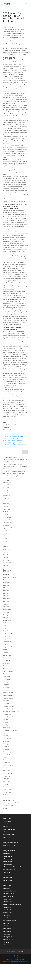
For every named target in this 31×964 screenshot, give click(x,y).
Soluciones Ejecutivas (18, 959)
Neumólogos (8, 902)
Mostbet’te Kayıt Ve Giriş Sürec (11, 476)
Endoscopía (6, 663)
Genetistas (7, 872)
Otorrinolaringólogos (10, 920)
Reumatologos (8, 939)
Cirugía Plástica (7, 641)
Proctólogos (6, 781)
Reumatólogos (7, 792)
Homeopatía (6, 682)
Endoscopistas (8, 864)
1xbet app (6, 588)
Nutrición (5, 733)
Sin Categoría (7, 795)
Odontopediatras (9, 910)
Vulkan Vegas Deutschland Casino (12, 803)
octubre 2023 (7, 501)
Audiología (6, 615)
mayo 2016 (6, 552)
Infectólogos (7, 885)
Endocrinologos (8, 859)
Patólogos (6, 757)
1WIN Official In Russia (9, 577)
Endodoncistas (8, 861)
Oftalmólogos (8, 912)
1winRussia (6, 585)
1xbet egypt (6, 590)
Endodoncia (6, 660)
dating (5, 649)
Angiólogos (7, 824)
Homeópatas (8, 880)
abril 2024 (6, 493)
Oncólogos (6, 744)
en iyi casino (14, 424)
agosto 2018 (6, 538)
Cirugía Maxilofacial (8, 631)
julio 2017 (6, 544)
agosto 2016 (6, 549)
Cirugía (5, 628)
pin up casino (6, 770)
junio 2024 (6, 487)
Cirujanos (5, 644)
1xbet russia (6, 598)
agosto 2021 (6, 530)
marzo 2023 (6, 506)
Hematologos (8, 877)
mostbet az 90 (7, 703)
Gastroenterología (8, 671)
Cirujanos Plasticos (9, 850)
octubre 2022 (7, 520)
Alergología (6, 604)
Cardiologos (7, 837)
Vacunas (5, 797)
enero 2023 (6, 512)
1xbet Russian (7, 601)
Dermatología (7, 655)
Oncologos (7, 915)
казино (5, 808)
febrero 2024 (6, 498)
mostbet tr (6, 719)
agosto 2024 (6, 485)
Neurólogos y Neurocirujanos (12, 904)
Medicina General (8, 695)
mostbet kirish (7, 714)
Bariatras (6, 832)
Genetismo (6, 674)
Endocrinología (7, 658)
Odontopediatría (7, 738)
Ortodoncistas (8, 918)
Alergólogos (7, 818)
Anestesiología (7, 609)
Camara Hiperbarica (9, 834)
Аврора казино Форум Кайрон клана (16, 445)
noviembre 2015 (7, 563)
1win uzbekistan (7, 582)
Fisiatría (5, 666)
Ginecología (6, 676)
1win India (6, 574)
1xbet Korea (6, 593)
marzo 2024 (6, 495)
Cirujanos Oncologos (10, 845)
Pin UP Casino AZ (8, 773)
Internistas (6, 690)
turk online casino (13, 95)
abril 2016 (6, 555)
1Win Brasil (6, 572)
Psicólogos (6, 784)
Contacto (21, 952)
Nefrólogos (7, 899)
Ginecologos (7, 875)
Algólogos (6, 606)
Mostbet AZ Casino (8, 706)
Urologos (6, 942)
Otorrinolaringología (8, 752)
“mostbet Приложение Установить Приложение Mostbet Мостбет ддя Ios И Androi (15, 466)
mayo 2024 (6, 490)
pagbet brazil (6, 754)
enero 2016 (6, 560)
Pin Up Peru (6, 776)
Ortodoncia (6, 746)
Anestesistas (7, 821)
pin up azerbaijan (8, 765)
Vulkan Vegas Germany (9, 805)
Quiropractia (6, 787)
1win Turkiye (6, 580)
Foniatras (5, 668)
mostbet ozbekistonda (9, 717)
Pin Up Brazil (6, 768)
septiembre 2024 (7, 482)
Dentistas (5, 652)
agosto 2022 (6, 525)
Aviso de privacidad (9, 829)
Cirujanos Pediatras (9, 848)
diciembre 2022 (7, 514)
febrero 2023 (6, 509)
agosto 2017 (6, 541)
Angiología (6, 612)
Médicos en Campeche (21, 961)
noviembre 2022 (7, 517)
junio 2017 (6, 547)
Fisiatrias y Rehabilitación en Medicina (14, 867)
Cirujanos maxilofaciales (10, 647)
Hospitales (6, 684)
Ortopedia (6, 749)
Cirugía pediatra (7, 636)
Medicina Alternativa (8, 693)
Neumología (6, 727)
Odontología (6, 736)
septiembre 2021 (7, 528)
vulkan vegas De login (9, 800)
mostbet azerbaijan (8, 709)
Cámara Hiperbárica (8, 620)
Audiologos (7, 826)
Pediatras (5, 760)
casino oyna (6, 424)
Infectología (6, 687)
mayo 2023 (6, 503)
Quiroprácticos (8, 937)
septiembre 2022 (7, 522)
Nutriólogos (7, 907)
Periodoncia (6, 762)
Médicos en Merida (8, 961)
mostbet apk (6, 701)
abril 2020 (6, 536)
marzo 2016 (6, 557)
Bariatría (5, 617)
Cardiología (6, 623)
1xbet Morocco (7, 596)
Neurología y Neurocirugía (10, 730)
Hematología (6, 679)
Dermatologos (8, 856)
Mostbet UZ (6, 722)
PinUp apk (6, 778)
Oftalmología (6, 741)
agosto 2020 (6, 533)
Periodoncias (8, 928)
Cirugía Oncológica (8, 633)
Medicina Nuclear (8, 698)
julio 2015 (6, 565)
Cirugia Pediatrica (8, 639)
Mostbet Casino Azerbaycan (11, 711)
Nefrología (6, 725)
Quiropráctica (7, 789)
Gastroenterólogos (9, 869)
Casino (5, 625)
